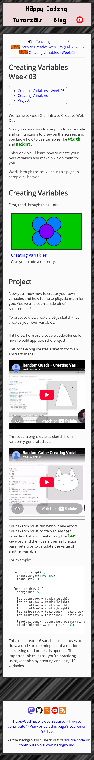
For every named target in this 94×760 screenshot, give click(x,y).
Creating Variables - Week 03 (52, 52)
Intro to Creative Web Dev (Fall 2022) (50, 47)
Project (24, 100)
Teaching (43, 41)
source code (74, 740)
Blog (60, 20)
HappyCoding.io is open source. (39, 721)
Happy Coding (47, 8)
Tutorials (28, 20)
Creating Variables (33, 95)
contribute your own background (46, 745)
